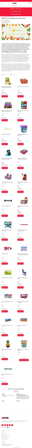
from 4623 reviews (16, 391)
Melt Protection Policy (5, 437)
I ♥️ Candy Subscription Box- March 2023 (9, 16)
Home (2, 16)
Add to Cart (5, 96)
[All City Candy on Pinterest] (7, 425)
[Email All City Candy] (12, 425)
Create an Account (4, 434)
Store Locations (17, 0)
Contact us (3, 431)
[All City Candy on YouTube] (5, 425)
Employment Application (5, 438)
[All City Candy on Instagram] (10, 425)
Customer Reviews (4, 433)
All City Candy (17, 447)
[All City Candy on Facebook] (3, 425)
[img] (16, 390)
